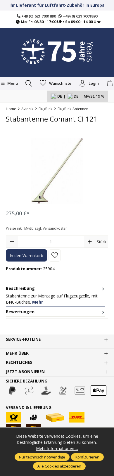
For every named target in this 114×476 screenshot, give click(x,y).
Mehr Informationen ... (57, 448)
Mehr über (17, 353)
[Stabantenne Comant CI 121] (57, 171)
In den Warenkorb (26, 255)
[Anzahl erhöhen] (90, 241)
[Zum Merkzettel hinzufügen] (54, 255)
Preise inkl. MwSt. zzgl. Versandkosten (37, 228)
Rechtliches (19, 362)
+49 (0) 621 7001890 (38, 16)
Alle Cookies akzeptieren (59, 466)
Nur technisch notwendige (42, 457)
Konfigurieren (87, 457)
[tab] (55, 295)
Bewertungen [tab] (20, 311)
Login (94, 83)
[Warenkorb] (110, 83)
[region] (57, 171)
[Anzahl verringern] (12, 241)
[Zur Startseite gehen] (57, 51)
